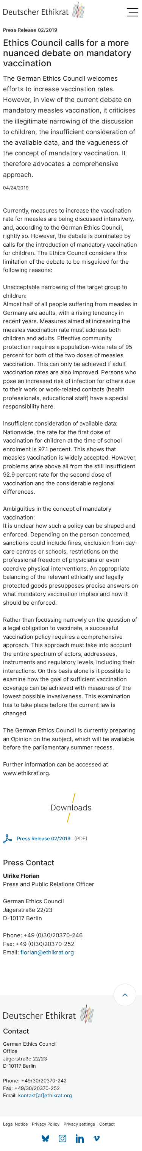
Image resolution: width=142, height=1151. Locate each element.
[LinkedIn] (79, 1138)
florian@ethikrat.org (47, 952)
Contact (107, 1124)
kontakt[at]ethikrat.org (45, 1095)
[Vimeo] (96, 1138)
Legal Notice (15, 1124)
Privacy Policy (45, 1124)
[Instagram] (62, 1138)
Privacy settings (79, 1124)
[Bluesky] (45, 1138)
